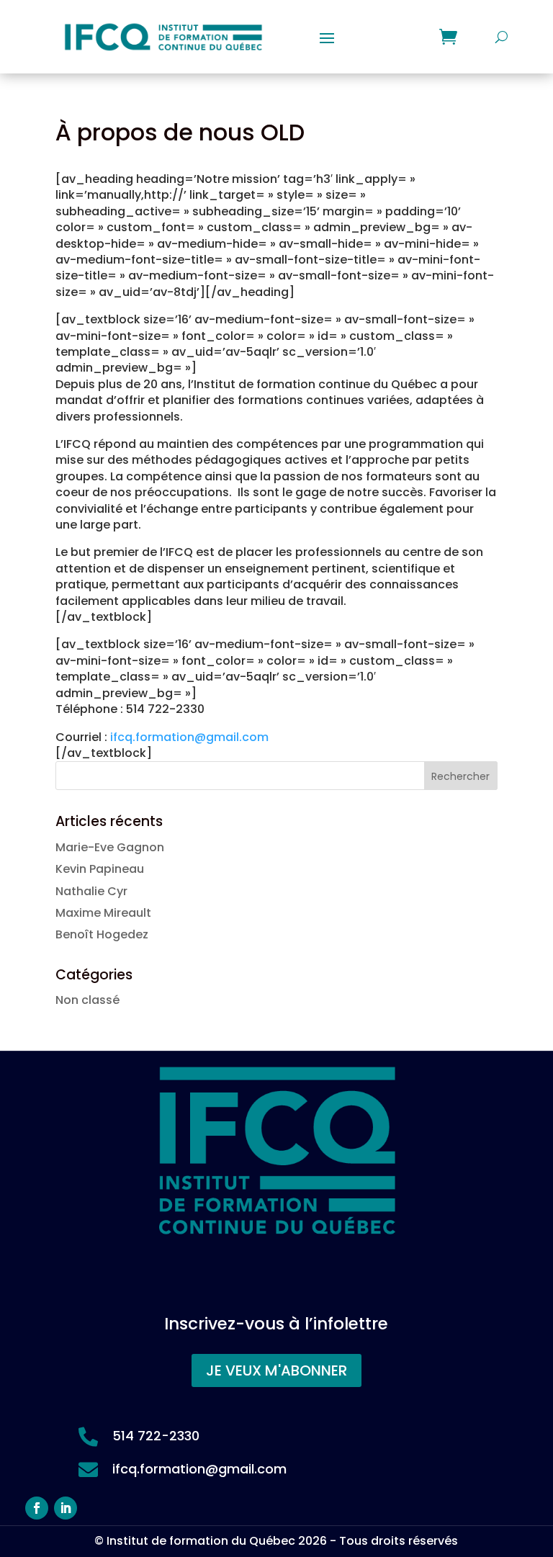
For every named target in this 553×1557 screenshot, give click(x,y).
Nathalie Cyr (91, 891)
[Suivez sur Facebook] (36, 1508)
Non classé (87, 1000)
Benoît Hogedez (101, 934)
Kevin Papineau (99, 869)
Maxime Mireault (103, 913)
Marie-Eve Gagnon (109, 847)
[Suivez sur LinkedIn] (65, 1508)
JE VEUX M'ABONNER (276, 1370)
